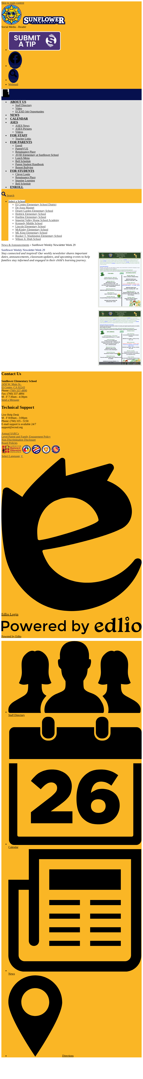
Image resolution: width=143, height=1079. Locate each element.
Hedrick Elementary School (30, 213)
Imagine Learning (25, 180)
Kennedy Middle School (28, 223)
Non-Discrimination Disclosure (18, 439)
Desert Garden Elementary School (34, 210)
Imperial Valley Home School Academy (37, 220)
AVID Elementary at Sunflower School (37, 154)
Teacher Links (23, 138)
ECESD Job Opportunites (29, 111)
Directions (68, 1055)
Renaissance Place (25, 151)
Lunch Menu (22, 158)
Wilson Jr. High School (28, 239)
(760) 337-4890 (18, 390)
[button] (18, 102)
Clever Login (22, 174)
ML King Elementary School (31, 232)
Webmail (13, 84)
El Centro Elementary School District (35, 204)
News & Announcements (15, 244)
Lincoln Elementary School (30, 226)
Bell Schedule (23, 161)
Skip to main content (12, 2)
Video (18, 108)
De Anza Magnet (24, 207)
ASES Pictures (23, 128)
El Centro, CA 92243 (13, 386)
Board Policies (9, 442)
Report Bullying (24, 167)
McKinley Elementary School (31, 229)
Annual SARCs (10, 433)
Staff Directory (23, 105)
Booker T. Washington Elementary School (38, 235)
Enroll (18, 145)
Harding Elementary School (30, 217)
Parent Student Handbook (29, 164)
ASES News (22, 125)
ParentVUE (21, 148)
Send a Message (10, 399)
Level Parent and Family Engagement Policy (26, 436)
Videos (19, 131)
